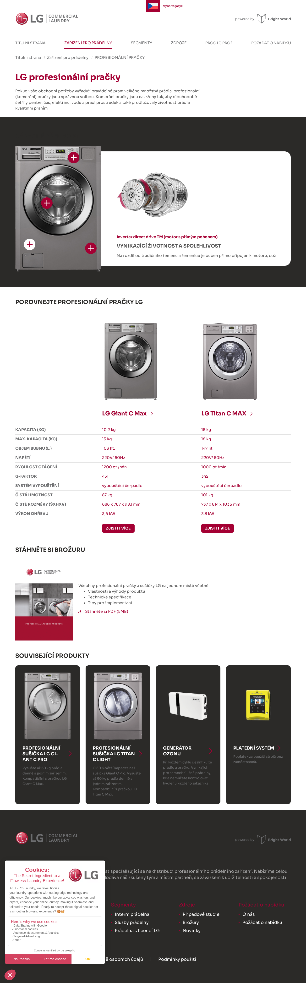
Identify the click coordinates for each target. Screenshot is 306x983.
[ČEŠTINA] (153, 6)
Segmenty (141, 42)
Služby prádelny (132, 922)
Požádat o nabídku (271, 43)
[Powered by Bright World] (263, 18)
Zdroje (178, 42)
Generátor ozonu (177, 751)
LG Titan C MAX (224, 413)
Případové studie (201, 914)
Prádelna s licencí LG (137, 930)
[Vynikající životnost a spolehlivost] (29, 244)
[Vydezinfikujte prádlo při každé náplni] (91, 248)
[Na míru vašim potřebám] (73, 157)
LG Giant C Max (125, 413)
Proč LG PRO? (218, 43)
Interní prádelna (132, 914)
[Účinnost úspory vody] (47, 203)
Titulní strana (30, 43)
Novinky (192, 930)
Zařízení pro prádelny (88, 42)
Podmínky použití (177, 959)
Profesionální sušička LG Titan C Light (114, 754)
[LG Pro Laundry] (47, 18)
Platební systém (253, 748)
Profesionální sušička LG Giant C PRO (41, 754)
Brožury (191, 922)
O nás (248, 914)
